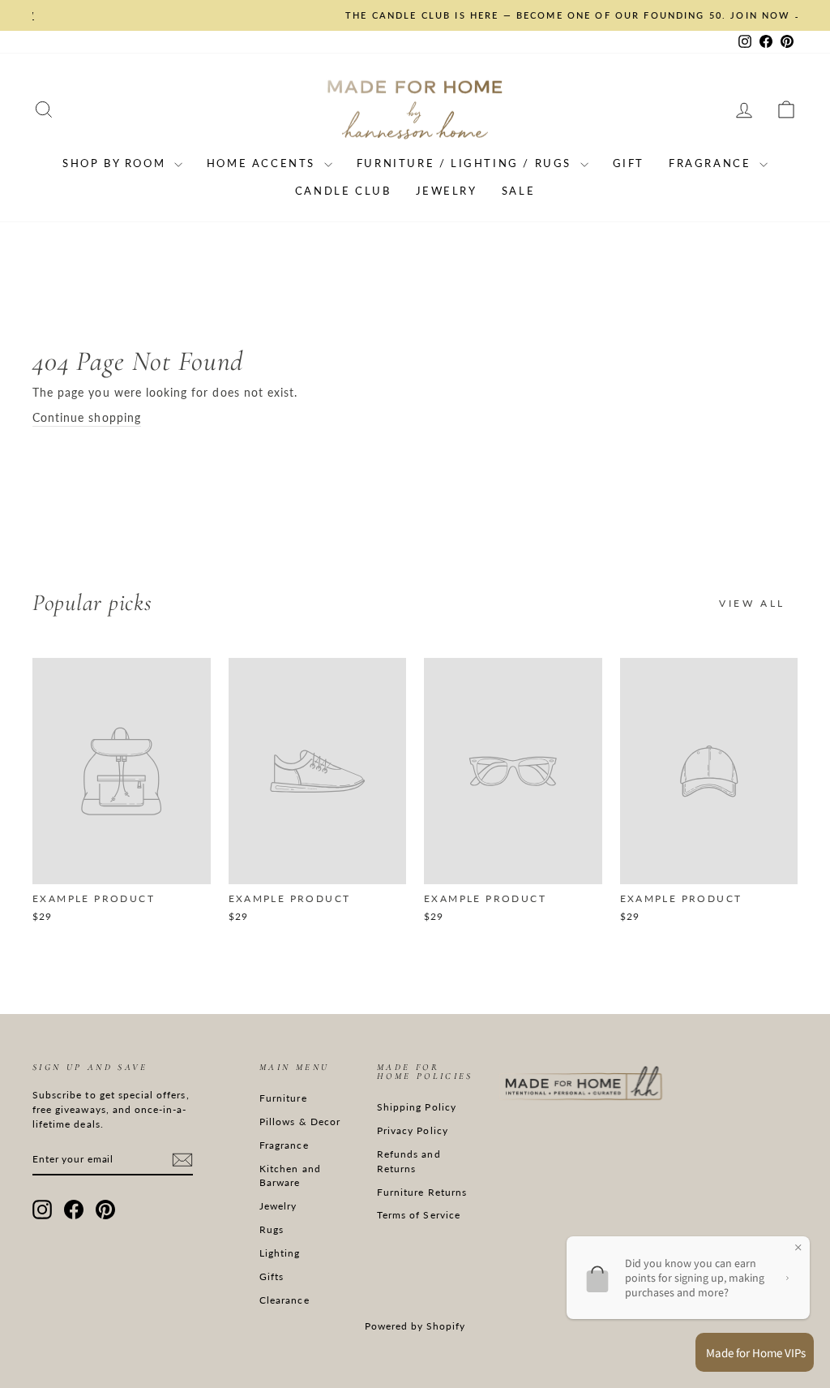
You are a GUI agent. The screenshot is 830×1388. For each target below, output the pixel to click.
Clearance (284, 1300)
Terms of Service (418, 1215)
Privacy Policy (412, 1130)
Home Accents (263, 163)
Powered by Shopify (415, 1326)
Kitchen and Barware (290, 1175)
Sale (518, 190)
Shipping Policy (416, 1107)
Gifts (271, 1276)
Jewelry (446, 190)
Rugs (271, 1229)
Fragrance (712, 163)
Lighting (279, 1253)
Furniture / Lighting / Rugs (466, 163)
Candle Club (343, 190)
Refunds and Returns (409, 1161)
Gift (628, 163)
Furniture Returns (422, 1192)
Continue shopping (86, 417)
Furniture (282, 1098)
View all (752, 603)
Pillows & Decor (299, 1121)
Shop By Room (116, 163)
